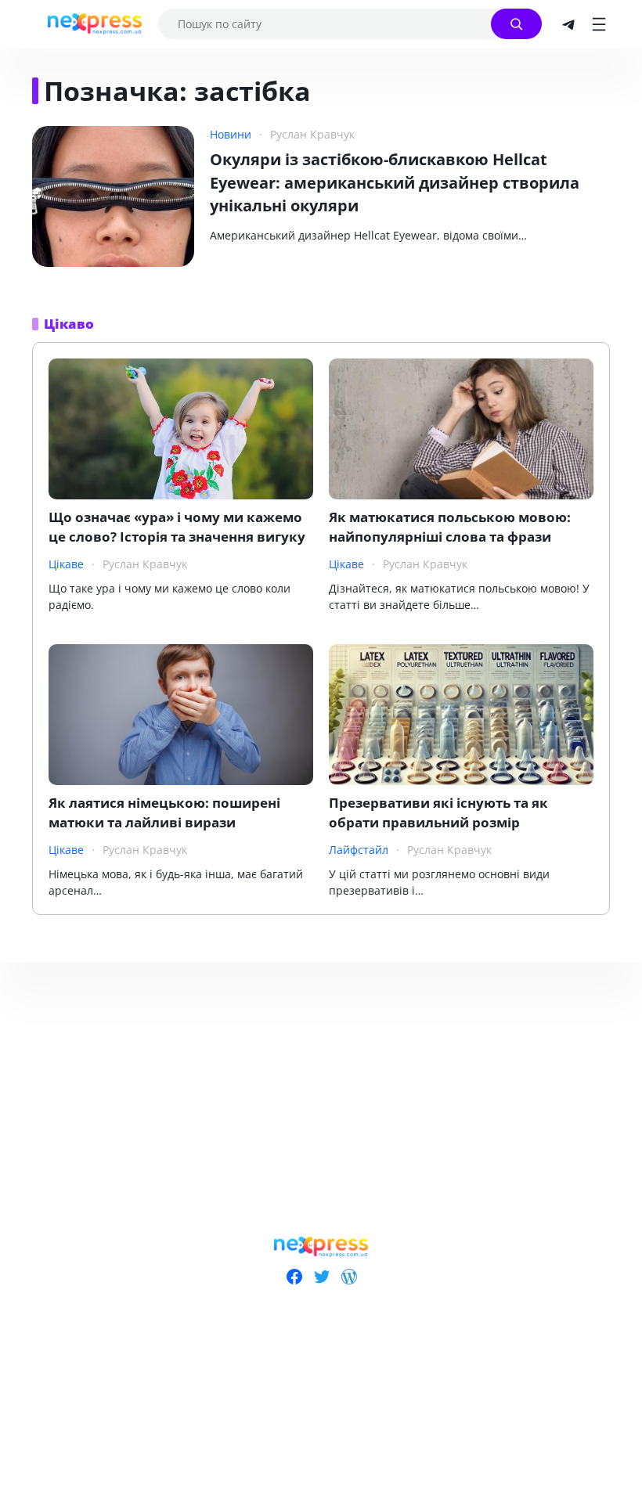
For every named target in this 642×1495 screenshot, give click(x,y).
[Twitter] (321, 1276)
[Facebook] (294, 1276)
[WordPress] (349, 1276)
